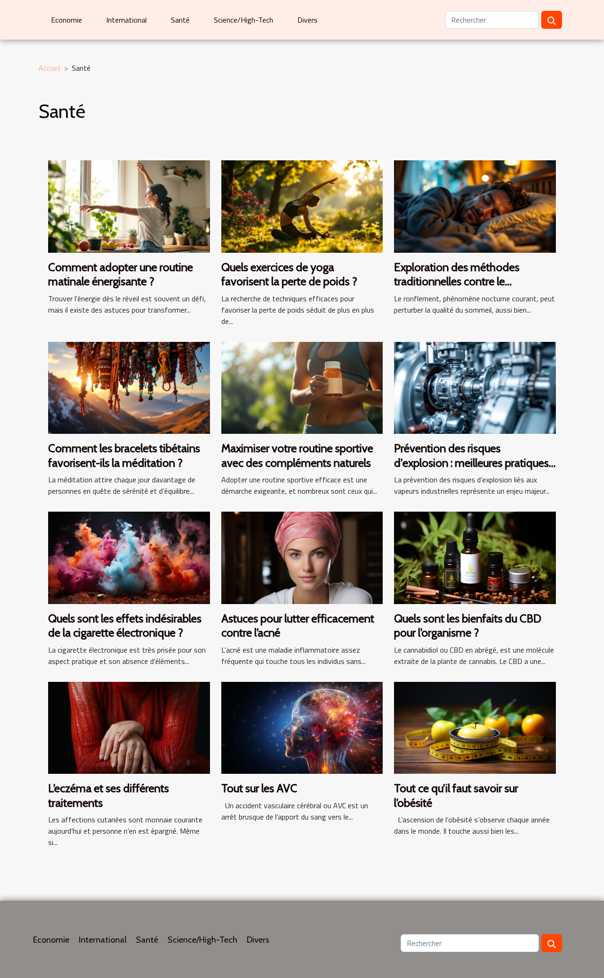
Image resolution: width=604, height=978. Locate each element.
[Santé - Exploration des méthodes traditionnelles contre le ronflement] (475, 205)
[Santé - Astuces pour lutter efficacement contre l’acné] (302, 557)
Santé (180, 19)
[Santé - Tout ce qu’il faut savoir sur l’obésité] (475, 726)
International (126, 19)
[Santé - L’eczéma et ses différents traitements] (129, 726)
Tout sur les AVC (259, 788)
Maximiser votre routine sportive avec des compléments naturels (297, 455)
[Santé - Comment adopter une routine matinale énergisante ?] (129, 205)
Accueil (49, 68)
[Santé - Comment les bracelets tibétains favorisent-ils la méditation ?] (129, 387)
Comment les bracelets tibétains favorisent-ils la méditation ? (124, 455)
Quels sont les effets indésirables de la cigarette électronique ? (124, 625)
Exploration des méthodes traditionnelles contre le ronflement (457, 281)
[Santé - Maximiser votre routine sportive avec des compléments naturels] (302, 387)
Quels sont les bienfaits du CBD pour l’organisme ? (467, 625)
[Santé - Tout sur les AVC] (302, 726)
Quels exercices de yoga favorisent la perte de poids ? (289, 274)
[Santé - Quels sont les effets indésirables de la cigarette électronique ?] (129, 557)
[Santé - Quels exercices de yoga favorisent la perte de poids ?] (302, 205)
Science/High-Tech (243, 19)
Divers (307, 19)
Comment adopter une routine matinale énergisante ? (120, 274)
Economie (66, 19)
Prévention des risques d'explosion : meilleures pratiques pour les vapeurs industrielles (471, 462)
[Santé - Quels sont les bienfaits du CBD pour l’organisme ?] (475, 557)
